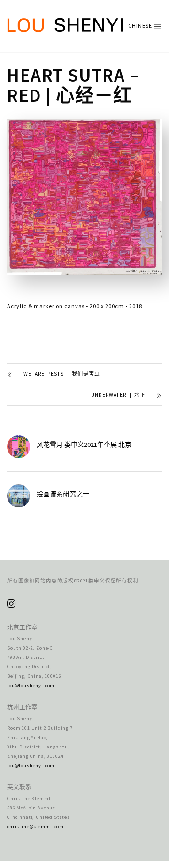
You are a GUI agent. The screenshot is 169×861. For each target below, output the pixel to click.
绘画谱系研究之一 (63, 494)
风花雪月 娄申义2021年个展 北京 (84, 444)
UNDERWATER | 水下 (118, 395)
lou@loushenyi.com (30, 685)
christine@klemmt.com (35, 826)
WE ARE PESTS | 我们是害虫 (61, 373)
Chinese (141, 25)
